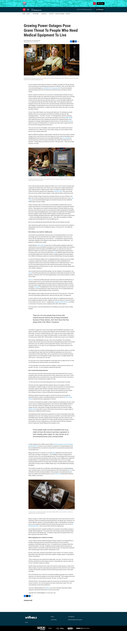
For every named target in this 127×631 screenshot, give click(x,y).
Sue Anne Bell (66, 138)
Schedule (43, 13)
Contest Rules (54, 619)
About (28, 13)
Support (51, 13)
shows (69, 470)
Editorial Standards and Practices (75, 619)
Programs (35, 13)
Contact (68, 13)
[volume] (28, 9)
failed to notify (32, 409)
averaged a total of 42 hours (61, 302)
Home (23, 13)
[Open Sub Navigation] (31, 13)
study (55, 252)
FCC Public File (71, 616)
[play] (24, 9)
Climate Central (58, 191)
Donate (101, 3)
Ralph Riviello (69, 117)
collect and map (41, 245)
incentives (57, 473)
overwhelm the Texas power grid (51, 88)
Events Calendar (59, 13)
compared (37, 286)
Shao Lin (30, 279)
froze (69, 121)
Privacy (52, 616)
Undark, (47, 588)
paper (53, 452)
